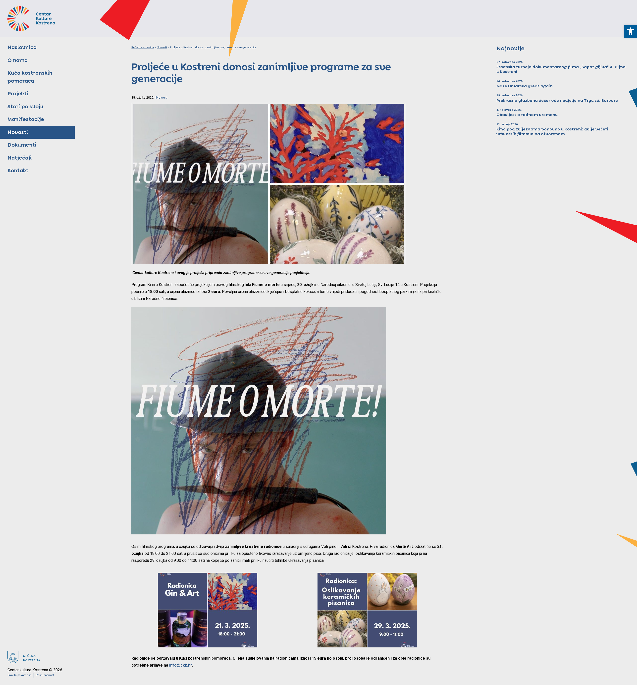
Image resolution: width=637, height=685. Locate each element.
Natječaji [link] (19, 157)
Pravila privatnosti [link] (19, 675)
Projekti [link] (17, 93)
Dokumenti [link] (22, 144)
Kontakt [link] (17, 170)
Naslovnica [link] (22, 47)
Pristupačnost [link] (45, 675)
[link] (630, 31)
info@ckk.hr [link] (180, 665)
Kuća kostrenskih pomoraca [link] (29, 76)
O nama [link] (17, 60)
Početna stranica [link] (142, 47)
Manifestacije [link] (25, 119)
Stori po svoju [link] (25, 106)
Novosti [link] (17, 132)
